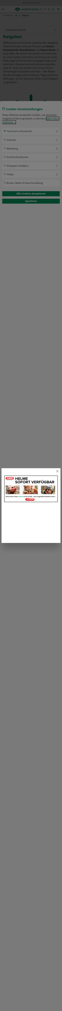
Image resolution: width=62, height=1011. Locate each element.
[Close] (57, 471)
